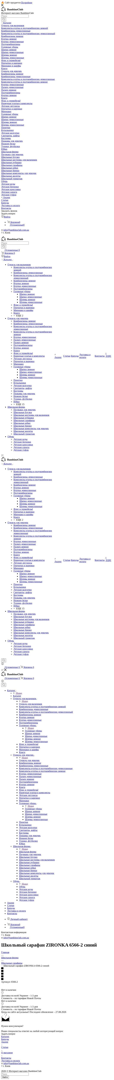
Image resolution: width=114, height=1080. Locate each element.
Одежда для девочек (29, 760)
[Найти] (3, 19)
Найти (5, 1077)
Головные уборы (33, 731)
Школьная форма (27, 851)
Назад (19, 693)
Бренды (5, 1039)
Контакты (6, 1058)
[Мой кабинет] (2, 664)
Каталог (17, 696)
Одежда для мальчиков (30, 704)
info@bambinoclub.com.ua (16, 230)
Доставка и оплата (10, 1060)
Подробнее (26, 2)
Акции (4, 1042)
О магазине (7, 1052)
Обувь (22, 886)
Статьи (4, 1047)
